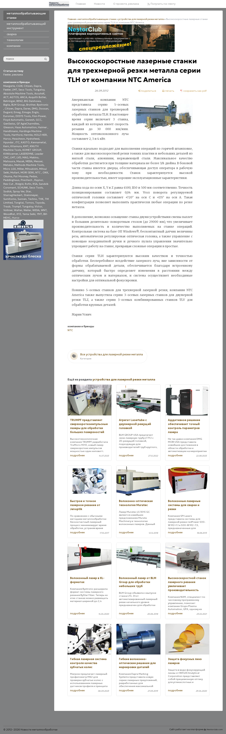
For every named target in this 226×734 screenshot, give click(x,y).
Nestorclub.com (215, 729)
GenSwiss (9, 123)
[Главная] (59, 4)
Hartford (17, 134)
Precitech (27, 180)
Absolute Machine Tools (18, 93)
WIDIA (35, 210)
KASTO (25, 142)
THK (40, 199)
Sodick (7, 191)
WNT (44, 210)
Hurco (7, 138)
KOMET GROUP (31, 149)
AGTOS (14, 97)
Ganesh (29, 119)
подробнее (77, 455)
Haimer (43, 127)
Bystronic (42, 104)
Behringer (9, 101)
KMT (25, 146)
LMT (14, 89)
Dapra (37, 86)
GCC (38, 119)
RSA (35, 183)
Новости (99, 3)
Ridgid (19, 183)
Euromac (8, 116)
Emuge (26, 112)
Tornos (29, 202)
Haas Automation (26, 127)
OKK (45, 172)
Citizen (28, 86)
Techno (32, 199)
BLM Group (18, 104)
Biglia (6, 104)
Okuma (7, 176)
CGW (19, 86)
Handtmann (10, 131)
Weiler (27, 210)
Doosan (43, 108)
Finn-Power (39, 116)
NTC (38, 172)
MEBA (29, 161)
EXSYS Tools (23, 116)
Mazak (20, 161)
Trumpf (16, 206)
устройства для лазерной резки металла (141, 19)
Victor (38, 206)
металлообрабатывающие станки (97, 19)
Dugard (7, 112)
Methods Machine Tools (29, 165)
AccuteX (39, 93)
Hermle (28, 134)
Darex (26, 108)
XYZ (18, 214)
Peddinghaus (11, 180)
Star (28, 191)
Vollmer (8, 210)
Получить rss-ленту (162, 3)
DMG (35, 108)
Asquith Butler (37, 97)
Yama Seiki (28, 214)
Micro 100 (9, 168)
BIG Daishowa (32, 101)
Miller (20, 168)
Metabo (8, 165)
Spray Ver (18, 191)
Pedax (33, 176)
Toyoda (39, 202)
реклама (17, 74)
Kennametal (38, 142)
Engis (35, 112)
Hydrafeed (32, 138)
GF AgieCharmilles (28, 123)
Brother (30, 104)
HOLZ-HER (40, 134)
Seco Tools (25, 89)
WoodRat (9, 214)
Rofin (28, 183)
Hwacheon (18, 138)
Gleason (8, 127)
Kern (6, 146)
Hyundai (8, 142)
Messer (38, 161)
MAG (25, 157)
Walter (18, 210)
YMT (39, 214)
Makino (34, 157)
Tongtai (19, 202)
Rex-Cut (8, 183)
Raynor (38, 180)
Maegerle (9, 86)
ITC (17, 142)
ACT (5, 97)
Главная (81, 3)
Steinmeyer (31, 195)
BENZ (19, 101)
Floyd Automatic (13, 119)
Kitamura (16, 146)
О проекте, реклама (126, 3)
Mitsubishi (31, 168)
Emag (17, 112)
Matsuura (9, 161)
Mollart (14, 172)
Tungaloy (38, 89)
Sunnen (22, 199)
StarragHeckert (12, 195)
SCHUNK (22, 187)
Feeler (7, 74)
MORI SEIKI (27, 172)
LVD (19, 157)
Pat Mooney (21, 176)
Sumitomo (9, 199)
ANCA (23, 97)
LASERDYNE (26, 153)
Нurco (15, 217)
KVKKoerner (10, 153)
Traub (7, 206)
